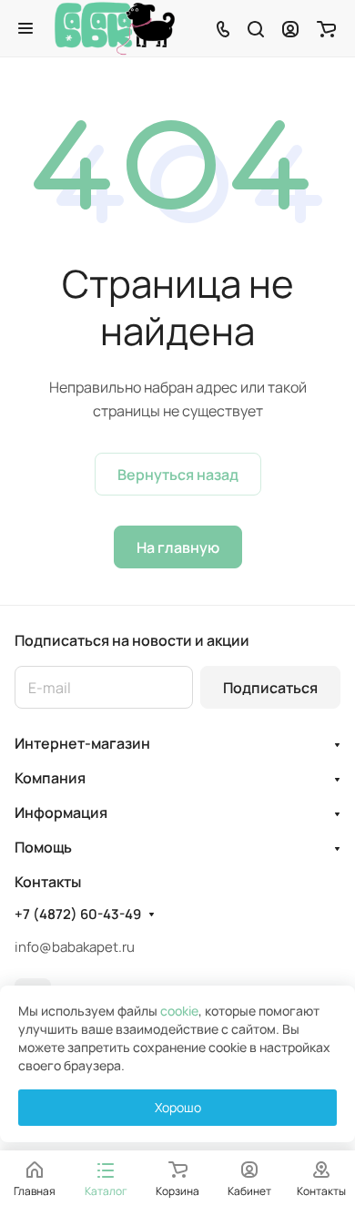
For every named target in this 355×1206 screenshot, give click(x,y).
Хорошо (178, 1107)
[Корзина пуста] (326, 28)
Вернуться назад (177, 475)
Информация (61, 812)
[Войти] (290, 28)
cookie (179, 1010)
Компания (50, 778)
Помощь (43, 847)
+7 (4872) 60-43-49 (78, 914)
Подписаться (270, 688)
